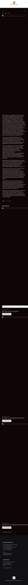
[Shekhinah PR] (14, 3)
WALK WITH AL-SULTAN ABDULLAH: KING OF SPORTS (13, 418)
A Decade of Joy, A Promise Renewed (10, 311)
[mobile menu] (26, 3)
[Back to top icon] (14, 577)
